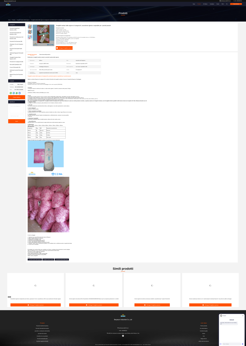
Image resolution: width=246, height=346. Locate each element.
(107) (15, 58)
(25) (15, 67)
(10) (16, 75)
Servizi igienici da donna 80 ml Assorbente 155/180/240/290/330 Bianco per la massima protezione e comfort (35, 298)
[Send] (243, 344)
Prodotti (199, 3)
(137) (16, 49)
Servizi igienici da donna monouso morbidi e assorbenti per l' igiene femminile (94, 298)
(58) (16, 41)
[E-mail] (19, 93)
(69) (16, 38)
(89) (16, 53)
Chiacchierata (236, 3)
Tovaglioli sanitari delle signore (23, 19)
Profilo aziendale (203, 325)
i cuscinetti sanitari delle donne (62, 259)
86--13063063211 (238, 0)
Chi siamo (205, 3)
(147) (16, 45)
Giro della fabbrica (203, 328)
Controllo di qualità (203, 330)
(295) (14, 29)
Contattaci (212, 3)
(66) (16, 61)
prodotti (13, 19)
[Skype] (14, 93)
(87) (16, 64)
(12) (16, 71)
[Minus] (243, 316)
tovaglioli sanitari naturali (48, 259)
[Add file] (221, 344)
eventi (218, 3)
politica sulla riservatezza (204, 341)
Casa (194, 3)
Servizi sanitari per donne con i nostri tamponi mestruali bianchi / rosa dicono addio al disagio (152, 298)
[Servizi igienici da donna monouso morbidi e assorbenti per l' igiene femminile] (94, 286)
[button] (9, 288)
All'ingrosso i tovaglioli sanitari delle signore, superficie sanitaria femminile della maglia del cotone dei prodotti (210, 298)
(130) (15, 33)
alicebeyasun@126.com (226, 0)
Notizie (203, 333)
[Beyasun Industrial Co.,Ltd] (8, 4)
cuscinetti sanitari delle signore (35, 259)
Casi (204, 336)
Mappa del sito (204, 338)
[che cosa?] (16, 93)
